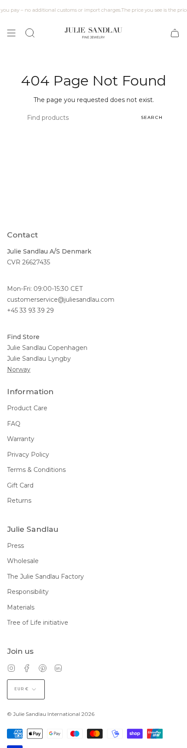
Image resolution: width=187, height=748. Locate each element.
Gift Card (20, 485)
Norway (18, 369)
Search (152, 117)
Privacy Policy (28, 454)
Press (15, 546)
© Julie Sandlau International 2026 (50, 714)
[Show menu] (11, 33)
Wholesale (23, 561)
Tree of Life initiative (37, 622)
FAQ (13, 424)
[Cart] (175, 33)
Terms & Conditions (36, 470)
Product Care (27, 408)
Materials (20, 607)
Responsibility (28, 592)
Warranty (20, 439)
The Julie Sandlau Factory (45, 576)
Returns (19, 500)
